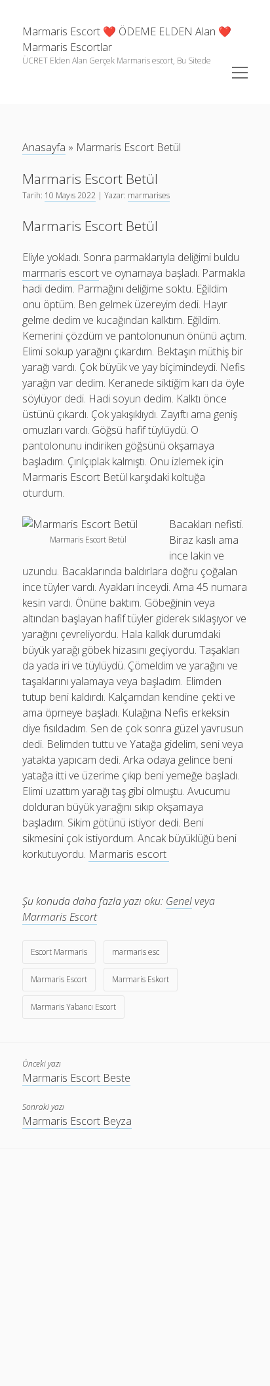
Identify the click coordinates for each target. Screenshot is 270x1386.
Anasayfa (44, 147)
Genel (179, 901)
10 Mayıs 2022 (70, 195)
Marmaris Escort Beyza (77, 1121)
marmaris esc (135, 951)
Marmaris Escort (59, 917)
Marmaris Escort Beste (76, 1078)
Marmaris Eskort (140, 979)
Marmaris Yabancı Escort (73, 1006)
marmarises (149, 195)
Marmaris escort (128, 854)
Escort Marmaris (59, 951)
